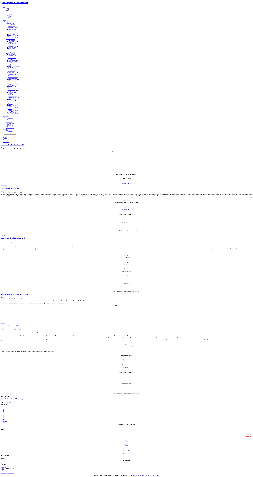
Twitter (4, 137)
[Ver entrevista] (3, 467)
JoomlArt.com (136, 475)
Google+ (5, 139)
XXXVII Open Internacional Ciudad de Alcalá (13, 399)
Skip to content (6, 142)
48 (3, 410)
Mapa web (147, 475)
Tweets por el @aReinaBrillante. (7, 473)
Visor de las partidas (248, 197)
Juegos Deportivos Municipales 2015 (13, 238)
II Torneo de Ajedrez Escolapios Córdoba (14, 294)
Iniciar (4, 406)
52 (3, 415)
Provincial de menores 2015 (10, 326)
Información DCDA (126, 183)
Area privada (157, 475)
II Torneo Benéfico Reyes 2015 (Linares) (11, 401)
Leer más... (3, 323)
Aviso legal (141, 475)
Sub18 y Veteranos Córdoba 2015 (10, 398)
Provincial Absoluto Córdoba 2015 (12, 145)
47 (3, 409)
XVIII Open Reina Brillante (10, 188)
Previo (4, 408)
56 (3, 419)
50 (3, 412)
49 (3, 411)
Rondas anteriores (4, 185)
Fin (4, 422)
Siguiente (5, 421)
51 (3, 413)
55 (3, 418)
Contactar (152, 475)
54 (3, 417)
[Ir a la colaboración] (126, 445)
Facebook (5, 138)
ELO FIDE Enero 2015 (8, 402)
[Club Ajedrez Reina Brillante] (14, 2)
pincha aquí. (137, 230)
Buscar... (2, 135)
